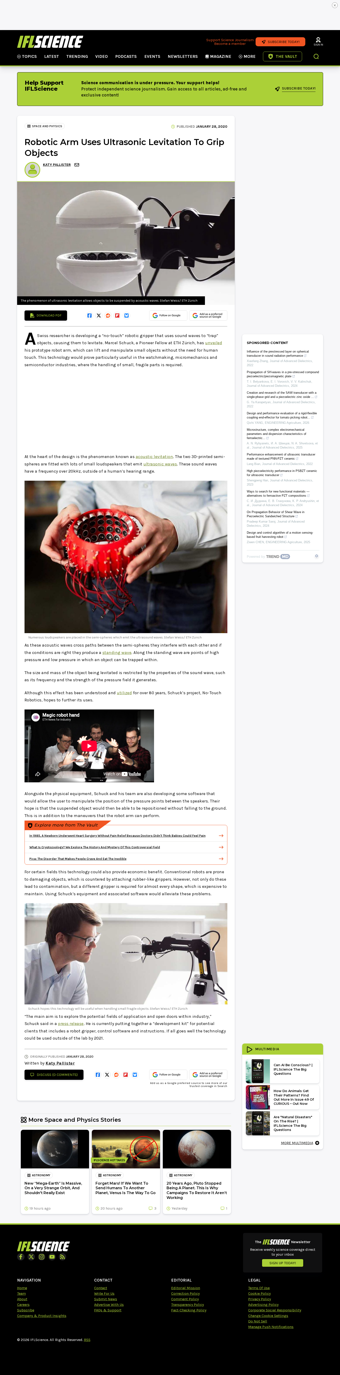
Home (22, 1288)
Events (152, 56)
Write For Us (104, 1293)
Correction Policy (185, 1293)
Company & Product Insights (41, 1315)
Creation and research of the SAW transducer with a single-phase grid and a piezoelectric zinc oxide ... (281, 395)
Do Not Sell (257, 1321)
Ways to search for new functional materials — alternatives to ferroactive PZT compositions (278, 493)
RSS (87, 1340)
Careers (23, 1304)
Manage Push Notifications (271, 1327)
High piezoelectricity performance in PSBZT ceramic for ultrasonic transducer (282, 473)
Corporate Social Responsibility (274, 1310)
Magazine (220, 56)
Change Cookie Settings (268, 1315)
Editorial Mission (185, 1288)
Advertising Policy (263, 1304)
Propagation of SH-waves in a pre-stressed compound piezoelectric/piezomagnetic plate (283, 374)
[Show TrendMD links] (316, 556)
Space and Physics (47, 126)
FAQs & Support (107, 1310)
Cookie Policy (259, 1293)
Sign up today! (282, 1263)
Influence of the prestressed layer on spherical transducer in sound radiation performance (278, 353)
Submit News (105, 1299)
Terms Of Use (259, 1288)
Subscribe (25, 1310)
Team (21, 1293)
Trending (77, 56)
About (22, 1299)
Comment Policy (185, 1299)
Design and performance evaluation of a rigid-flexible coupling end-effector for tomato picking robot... (282, 415)
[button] (316, 56)
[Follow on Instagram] (41, 1256)
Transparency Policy (187, 1304)
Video (101, 56)
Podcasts (126, 56)
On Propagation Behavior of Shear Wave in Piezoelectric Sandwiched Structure (275, 514)
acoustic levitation (154, 456)
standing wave (117, 652)
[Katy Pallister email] (77, 165)
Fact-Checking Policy (188, 1310)
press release (71, 1023)
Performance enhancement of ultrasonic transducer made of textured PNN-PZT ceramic (281, 456)
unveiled (213, 342)
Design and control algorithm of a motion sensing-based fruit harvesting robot (280, 535)
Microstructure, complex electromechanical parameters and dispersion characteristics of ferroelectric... (276, 434)
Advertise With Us (109, 1304)
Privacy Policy (259, 1299)
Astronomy (41, 1175)
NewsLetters (183, 56)
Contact (100, 1288)
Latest (51, 56)
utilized (124, 692)
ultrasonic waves (160, 464)
